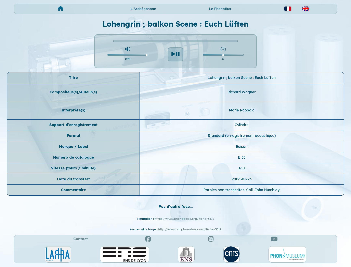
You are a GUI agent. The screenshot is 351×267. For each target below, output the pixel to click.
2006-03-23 (242, 179)
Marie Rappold (242, 110)
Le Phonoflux (220, 9)
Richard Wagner (242, 92)
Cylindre (242, 124)
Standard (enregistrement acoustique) (242, 135)
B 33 (242, 157)
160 (241, 168)
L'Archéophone (143, 9)
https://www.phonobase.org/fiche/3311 (184, 219)
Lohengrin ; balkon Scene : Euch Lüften (242, 77)
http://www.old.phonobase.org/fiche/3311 (189, 229)
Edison (241, 146)
